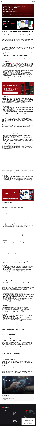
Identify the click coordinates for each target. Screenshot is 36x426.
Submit (24, 220)
